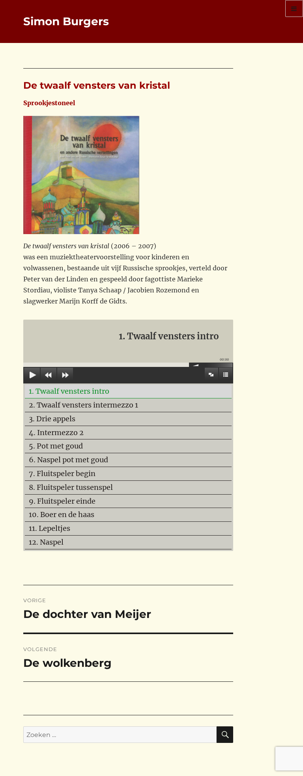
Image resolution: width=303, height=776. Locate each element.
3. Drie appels (52, 418)
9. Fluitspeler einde (62, 501)
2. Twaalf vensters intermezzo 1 (83, 404)
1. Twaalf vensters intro (69, 391)
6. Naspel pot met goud (68, 459)
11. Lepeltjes (49, 528)
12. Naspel (46, 542)
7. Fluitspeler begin (62, 473)
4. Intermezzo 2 (56, 432)
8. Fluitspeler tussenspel (71, 487)
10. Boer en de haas (61, 514)
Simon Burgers (66, 21)
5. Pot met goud (56, 445)
